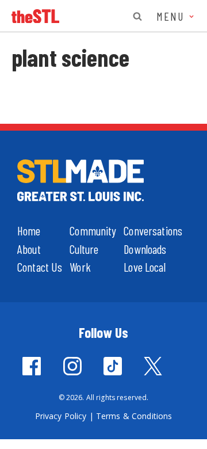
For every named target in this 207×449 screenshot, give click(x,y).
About (29, 249)
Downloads (145, 249)
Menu (171, 16)
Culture (84, 249)
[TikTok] (112, 366)
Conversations (153, 230)
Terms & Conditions (134, 415)
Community (93, 230)
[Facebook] (31, 366)
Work (80, 267)
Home (29, 230)
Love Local (144, 267)
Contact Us (39, 267)
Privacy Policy (61, 415)
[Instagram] (72, 366)
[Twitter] (153, 366)
